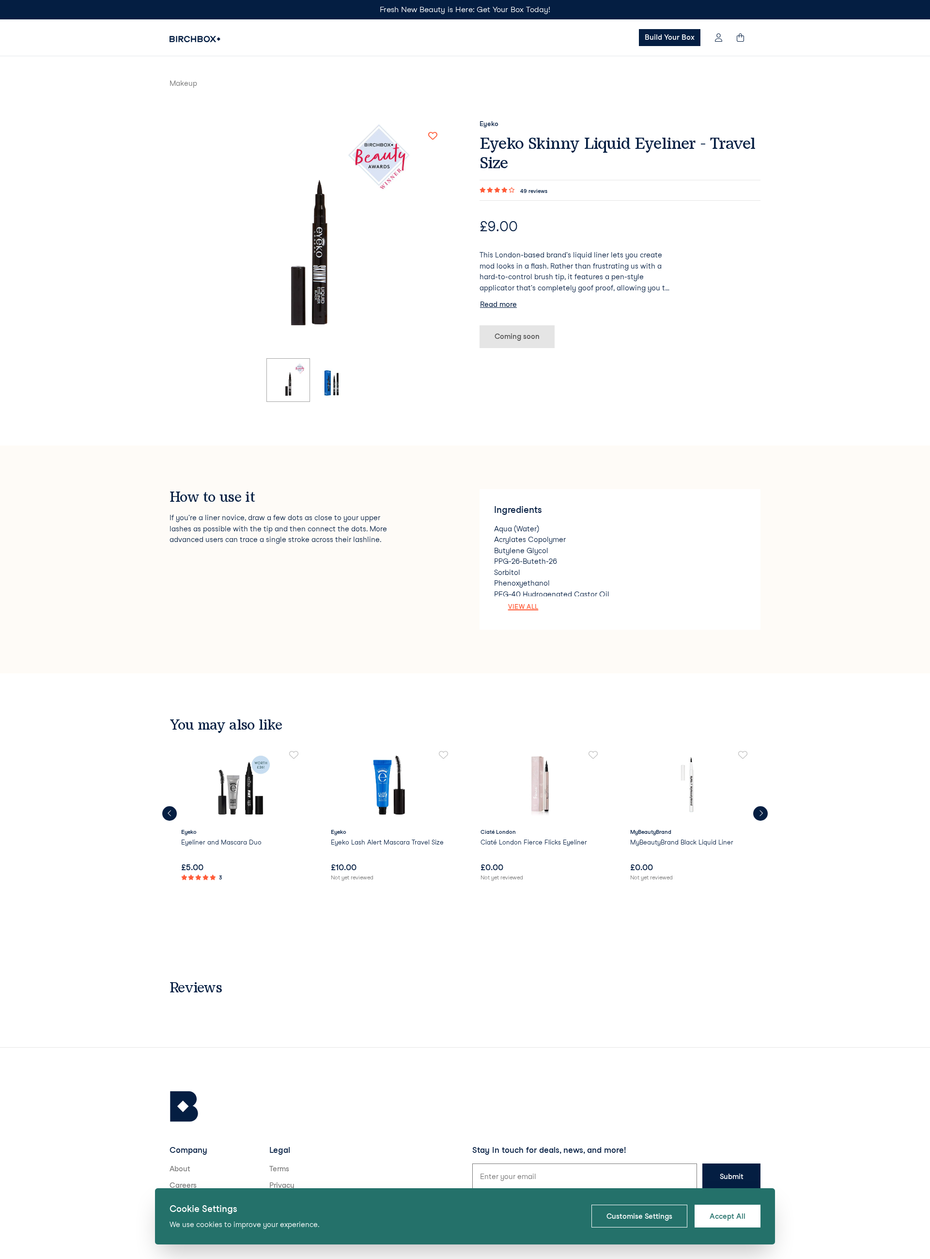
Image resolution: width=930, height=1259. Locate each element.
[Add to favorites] (432, 136)
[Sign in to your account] (718, 37)
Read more (498, 304)
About (180, 1168)
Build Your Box (670, 37)
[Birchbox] (184, 1106)
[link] (240, 816)
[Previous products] (169, 813)
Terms (279, 1168)
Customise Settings (639, 1216)
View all (523, 606)
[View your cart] (744, 37)
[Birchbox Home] (195, 39)
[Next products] (760, 813)
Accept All (727, 1216)
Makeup (183, 83)
